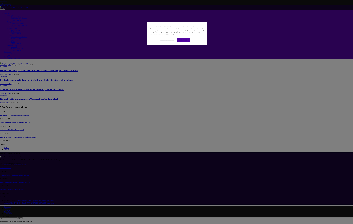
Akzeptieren (183, 40)
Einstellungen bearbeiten (167, 40)
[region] (177, 33)
